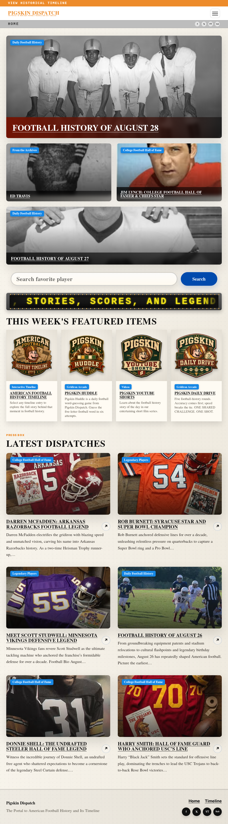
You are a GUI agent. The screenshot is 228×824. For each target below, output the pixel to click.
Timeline (213, 801)
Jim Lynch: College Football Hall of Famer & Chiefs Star (161, 194)
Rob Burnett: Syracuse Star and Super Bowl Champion (162, 524)
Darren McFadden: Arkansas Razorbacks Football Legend (47, 524)
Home (194, 801)
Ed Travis (20, 196)
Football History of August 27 (50, 258)
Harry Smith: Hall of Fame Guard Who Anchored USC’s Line (164, 746)
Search (199, 278)
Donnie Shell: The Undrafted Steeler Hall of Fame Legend (46, 746)
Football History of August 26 (160, 635)
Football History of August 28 (85, 127)
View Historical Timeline (37, 3)
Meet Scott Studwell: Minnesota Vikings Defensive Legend (52, 638)
